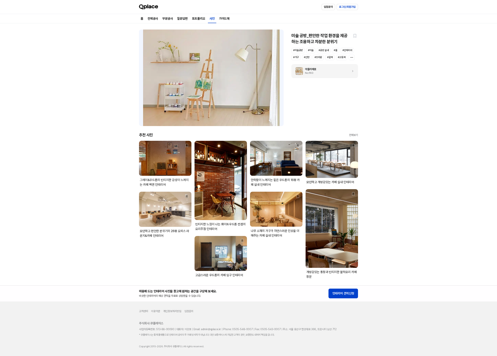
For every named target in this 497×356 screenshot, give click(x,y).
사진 (212, 18)
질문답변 (182, 18)
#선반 (306, 57)
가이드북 (224, 18)
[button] (355, 36)
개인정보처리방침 (172, 311)
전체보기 (353, 135)
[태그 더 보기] (352, 57)
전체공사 (153, 18)
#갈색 (330, 57)
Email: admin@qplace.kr (207, 329)
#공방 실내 (324, 50)
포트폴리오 (198, 18)
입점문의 (328, 6)
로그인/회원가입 (347, 6)
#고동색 (341, 57)
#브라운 (318, 57)
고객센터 (143, 311)
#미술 (311, 50)
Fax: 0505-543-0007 (268, 329)
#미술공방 (298, 50)
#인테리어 (347, 50)
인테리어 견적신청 (343, 293)
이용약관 (155, 311)
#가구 (296, 57)
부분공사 (167, 18)
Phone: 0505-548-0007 (238, 329)
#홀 (335, 50)
